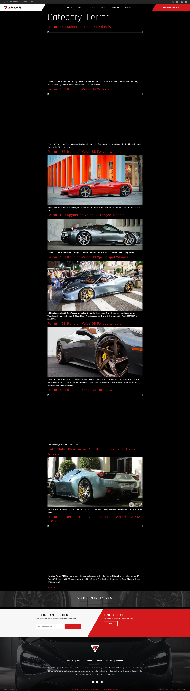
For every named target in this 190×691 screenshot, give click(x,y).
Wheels (69, 7)
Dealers (115, 7)
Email (38, 622)
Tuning (92, 7)
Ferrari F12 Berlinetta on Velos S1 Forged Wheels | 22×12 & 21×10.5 (94, 519)
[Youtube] (182, 2)
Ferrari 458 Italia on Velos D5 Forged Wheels (84, 323)
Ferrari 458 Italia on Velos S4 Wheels (78, 89)
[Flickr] (177, 2)
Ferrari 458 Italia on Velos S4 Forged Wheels (85, 390)
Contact (128, 7)
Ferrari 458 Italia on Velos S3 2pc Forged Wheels (88, 257)
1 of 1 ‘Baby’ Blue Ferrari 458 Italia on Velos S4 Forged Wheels (92, 451)
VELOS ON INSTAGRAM (95, 598)
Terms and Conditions (111, 689)
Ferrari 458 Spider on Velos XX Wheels (79, 27)
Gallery (81, 7)
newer (51, 587)
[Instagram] (173, 2)
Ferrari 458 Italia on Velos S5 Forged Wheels (84, 151)
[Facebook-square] (186, 2)
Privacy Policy (95, 689)
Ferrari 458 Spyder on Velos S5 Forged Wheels (86, 215)
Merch (103, 7)
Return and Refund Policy (80, 689)
